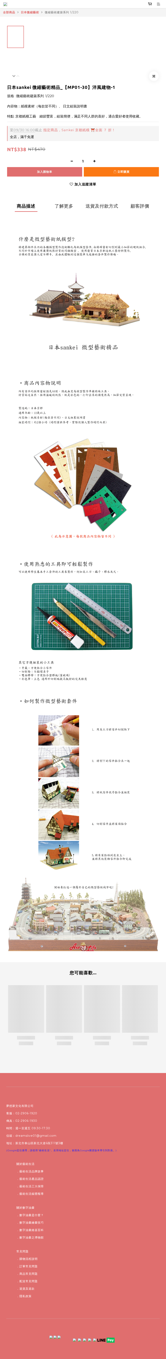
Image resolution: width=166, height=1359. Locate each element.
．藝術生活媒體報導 (30, 1194)
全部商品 (9, 12)
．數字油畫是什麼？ (30, 1215)
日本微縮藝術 (30, 12)
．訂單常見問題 (27, 1266)
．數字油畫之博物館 (30, 1237)
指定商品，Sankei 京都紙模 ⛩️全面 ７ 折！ (62, 130)
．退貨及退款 (25, 1288)
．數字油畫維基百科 (30, 1230)
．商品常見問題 (27, 1274)
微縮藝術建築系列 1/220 (62, 12)
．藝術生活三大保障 (30, 1186)
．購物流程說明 (27, 1259)
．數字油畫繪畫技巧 (30, 1222)
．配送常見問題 (27, 1281)
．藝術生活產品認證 (30, 1179)
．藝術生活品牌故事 (30, 1171)
